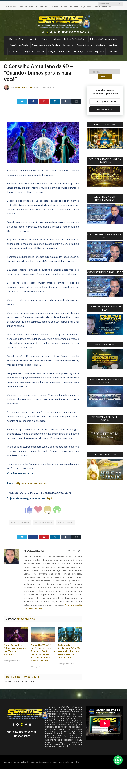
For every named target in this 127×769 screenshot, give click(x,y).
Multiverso (101, 45)
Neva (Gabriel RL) (24, 87)
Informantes (65, 51)
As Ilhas (113, 45)
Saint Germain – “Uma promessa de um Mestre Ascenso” (15, 650)
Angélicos (28, 51)
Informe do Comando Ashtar (104, 39)
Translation (112, 51)
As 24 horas (14, 51)
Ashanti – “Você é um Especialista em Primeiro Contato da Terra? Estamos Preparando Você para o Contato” (43, 653)
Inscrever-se (104, 109)
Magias (67, 45)
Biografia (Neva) (17, 39)
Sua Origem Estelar (19, 45)
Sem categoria (65, 522)
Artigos (51, 51)
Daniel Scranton (20, 522)
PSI (77, 762)
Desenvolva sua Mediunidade (46, 45)
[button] (118, 760)
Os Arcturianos (43, 522)
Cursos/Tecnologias (51, 39)
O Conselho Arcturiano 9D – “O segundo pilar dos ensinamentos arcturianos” (69, 651)
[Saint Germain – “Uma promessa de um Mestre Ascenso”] (16, 634)
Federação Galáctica (74, 39)
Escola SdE (33, 39)
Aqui (49, 498)
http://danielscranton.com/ (31, 483)
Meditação (79, 51)
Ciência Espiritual (95, 51)
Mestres (41, 51)
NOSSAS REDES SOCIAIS (75, 32)
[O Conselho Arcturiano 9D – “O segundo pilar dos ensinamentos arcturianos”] (70, 634)
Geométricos (83, 45)
